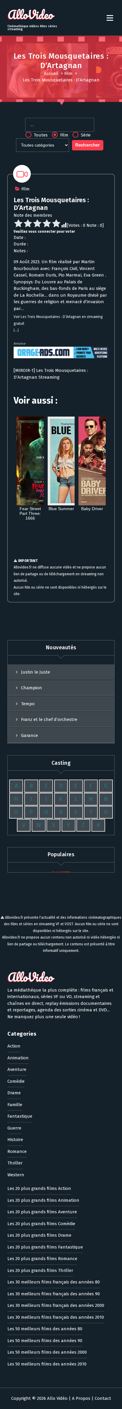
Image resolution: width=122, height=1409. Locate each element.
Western (15, 1174)
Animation (18, 1058)
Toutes (40, 135)
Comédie (16, 1081)
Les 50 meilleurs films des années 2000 (47, 1352)
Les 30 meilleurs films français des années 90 (53, 1293)
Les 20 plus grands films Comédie (41, 1223)
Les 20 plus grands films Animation (43, 1200)
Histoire (15, 1139)
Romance (17, 1151)
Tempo (28, 703)
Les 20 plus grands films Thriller (40, 1270)
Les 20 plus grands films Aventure (42, 1211)
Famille (14, 1104)
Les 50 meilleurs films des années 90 (44, 1340)
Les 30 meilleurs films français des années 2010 (55, 1317)
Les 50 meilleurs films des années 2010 (46, 1364)
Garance (29, 735)
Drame (14, 1092)
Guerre (14, 1128)
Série (85, 135)
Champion (31, 687)
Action (13, 1046)
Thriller (15, 1163)
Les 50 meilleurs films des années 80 (44, 1328)
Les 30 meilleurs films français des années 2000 (55, 1305)
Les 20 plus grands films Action (39, 1188)
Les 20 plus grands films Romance (42, 1258)
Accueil (51, 73)
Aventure (16, 1069)
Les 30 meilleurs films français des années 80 (53, 1282)
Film (68, 73)
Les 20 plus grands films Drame (39, 1235)
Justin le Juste (35, 672)
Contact (103, 1398)
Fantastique (19, 1116)
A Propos (81, 1398)
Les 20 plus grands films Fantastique (45, 1247)
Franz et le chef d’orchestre (49, 719)
